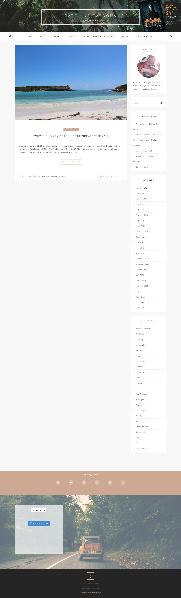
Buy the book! (145, 36)
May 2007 (140, 291)
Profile (139, 415)
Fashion (139, 350)
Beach (40, 176)
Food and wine (142, 361)
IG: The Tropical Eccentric (99, 36)
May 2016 (140, 220)
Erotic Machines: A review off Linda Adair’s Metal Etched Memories (147, 140)
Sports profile (142, 426)
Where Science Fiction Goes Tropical (146, 126)
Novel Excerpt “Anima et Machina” (145, 159)
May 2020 (140, 209)
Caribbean (71, 129)
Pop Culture (141, 410)
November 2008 (142, 264)
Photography (141, 405)
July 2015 (140, 242)
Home (31, 36)
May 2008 (140, 275)
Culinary (139, 339)
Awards (58, 36)
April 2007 (140, 297)
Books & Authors (143, 328)
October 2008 (141, 269)
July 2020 (140, 204)
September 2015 (143, 237)
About (43, 36)
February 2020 (142, 215)
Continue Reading (71, 162)
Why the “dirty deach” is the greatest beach (71, 136)
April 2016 (140, 226)
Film (138, 356)
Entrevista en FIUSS (145, 151)
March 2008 (141, 280)
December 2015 (142, 231)
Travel (138, 443)
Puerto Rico (62, 176)
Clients (73, 36)
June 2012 (140, 248)
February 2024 (142, 188)
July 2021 (140, 193)
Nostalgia (140, 399)
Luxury (139, 383)
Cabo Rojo (45, 176)
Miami (138, 388)
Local (138, 377)
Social (138, 421)
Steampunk (140, 432)
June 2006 (140, 302)
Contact (126, 36)
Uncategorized (142, 448)
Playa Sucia (54, 176)
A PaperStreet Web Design (90, 592)
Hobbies (139, 366)
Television (140, 437)
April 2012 (140, 253)
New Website (141, 394)
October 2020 (141, 198)
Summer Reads (142, 167)
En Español (141, 345)
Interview (140, 372)
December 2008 (142, 258)
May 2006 (140, 307)
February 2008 (142, 286)
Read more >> (156, 89)
